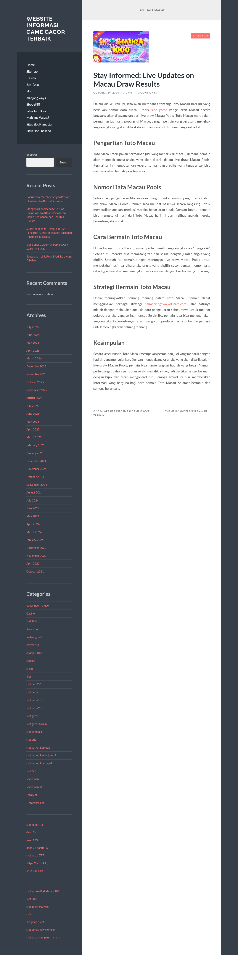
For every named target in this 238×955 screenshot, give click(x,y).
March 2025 (34, 437)
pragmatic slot (35, 922)
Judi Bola (32, 85)
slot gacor (32, 716)
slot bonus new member (40, 929)
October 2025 (35, 382)
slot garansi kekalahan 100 (43, 891)
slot (28, 914)
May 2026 (32, 342)
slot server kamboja (38, 747)
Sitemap (32, 71)
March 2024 (34, 532)
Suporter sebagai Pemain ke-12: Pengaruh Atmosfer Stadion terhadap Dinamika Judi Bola (49, 232)
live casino (32, 629)
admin (128, 92)
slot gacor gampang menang (43, 937)
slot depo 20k (34, 708)
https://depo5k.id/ (37, 863)
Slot (29, 91)
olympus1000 (34, 653)
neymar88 (32, 645)
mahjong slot (34, 637)
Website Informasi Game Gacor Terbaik (45, 28)
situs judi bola (34, 870)
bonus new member (38, 605)
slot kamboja (34, 731)
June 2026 (32, 334)
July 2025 (32, 405)
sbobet (30, 660)
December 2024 (36, 461)
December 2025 (36, 366)
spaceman (32, 779)
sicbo (29, 668)
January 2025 (35, 453)
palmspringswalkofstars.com (165, 304)
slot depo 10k (34, 700)
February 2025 (35, 445)
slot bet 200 (33, 684)
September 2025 (36, 390)
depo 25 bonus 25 (37, 847)
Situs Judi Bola (36, 111)
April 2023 (33, 563)
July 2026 (32, 327)
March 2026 (34, 358)
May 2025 (32, 421)
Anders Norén (189, 411)
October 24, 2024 (106, 92)
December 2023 (36, 547)
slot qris (31, 739)
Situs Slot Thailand (38, 131)
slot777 (31, 771)
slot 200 (31, 899)
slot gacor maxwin (37, 906)
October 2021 (35, 571)
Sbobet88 (33, 104)
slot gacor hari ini (36, 724)
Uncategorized (35, 802)
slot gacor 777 (35, 855)
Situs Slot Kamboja (39, 124)
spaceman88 (34, 787)
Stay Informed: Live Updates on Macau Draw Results (143, 79)
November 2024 (36, 468)
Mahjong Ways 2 (37, 118)
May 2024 (32, 516)
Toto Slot (31, 794)
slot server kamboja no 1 (41, 755)
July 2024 (32, 500)
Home (30, 65)
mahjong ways (36, 98)
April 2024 (33, 524)
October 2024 (35, 476)
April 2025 (33, 429)
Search (31, 155)
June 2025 (32, 413)
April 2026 (33, 350)
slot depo (32, 692)
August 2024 (34, 492)
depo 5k (31, 832)
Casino (31, 78)
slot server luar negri (39, 763)
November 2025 (36, 374)
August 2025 (34, 397)
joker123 (32, 840)
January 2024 (35, 539)
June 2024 (32, 508)
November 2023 (36, 555)
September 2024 (36, 484)
